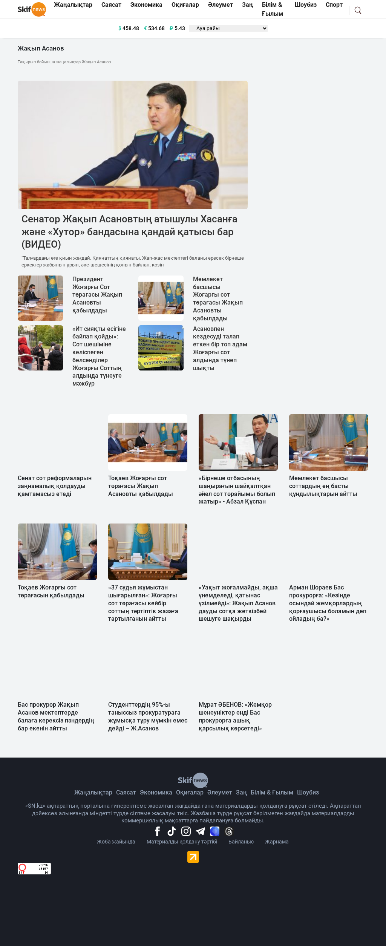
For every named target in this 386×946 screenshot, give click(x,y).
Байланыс (241, 842)
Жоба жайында (116, 842)
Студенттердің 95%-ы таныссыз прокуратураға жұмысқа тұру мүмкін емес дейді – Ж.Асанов (147, 716)
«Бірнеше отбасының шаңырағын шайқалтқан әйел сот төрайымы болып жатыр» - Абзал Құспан (237, 490)
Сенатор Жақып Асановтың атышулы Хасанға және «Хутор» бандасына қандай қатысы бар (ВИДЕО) (129, 231)
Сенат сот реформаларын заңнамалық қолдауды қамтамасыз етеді (55, 486)
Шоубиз (308, 792)
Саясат (126, 792)
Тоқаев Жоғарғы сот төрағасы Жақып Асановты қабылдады (140, 486)
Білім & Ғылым (272, 792)
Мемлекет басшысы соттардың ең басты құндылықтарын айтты (323, 486)
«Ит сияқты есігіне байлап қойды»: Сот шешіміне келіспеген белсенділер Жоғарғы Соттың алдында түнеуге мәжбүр (99, 356)
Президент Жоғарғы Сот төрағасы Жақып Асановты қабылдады (97, 295)
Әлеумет (219, 792)
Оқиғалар (190, 792)
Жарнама (277, 842)
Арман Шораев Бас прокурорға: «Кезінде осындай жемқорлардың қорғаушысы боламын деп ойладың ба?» (327, 603)
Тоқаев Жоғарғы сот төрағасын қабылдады (51, 591)
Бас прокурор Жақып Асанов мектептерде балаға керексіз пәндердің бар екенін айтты (56, 716)
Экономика (156, 792)
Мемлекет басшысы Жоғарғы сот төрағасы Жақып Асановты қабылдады (218, 299)
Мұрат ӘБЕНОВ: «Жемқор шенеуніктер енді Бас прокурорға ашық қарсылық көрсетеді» (235, 716)
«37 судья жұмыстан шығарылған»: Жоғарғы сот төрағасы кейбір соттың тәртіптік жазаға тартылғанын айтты (143, 603)
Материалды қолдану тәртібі (182, 842)
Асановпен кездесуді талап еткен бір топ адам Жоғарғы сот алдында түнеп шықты (220, 348)
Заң (241, 792)
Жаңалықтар (93, 792)
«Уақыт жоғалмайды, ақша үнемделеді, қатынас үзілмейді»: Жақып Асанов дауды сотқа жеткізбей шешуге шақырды (238, 603)
